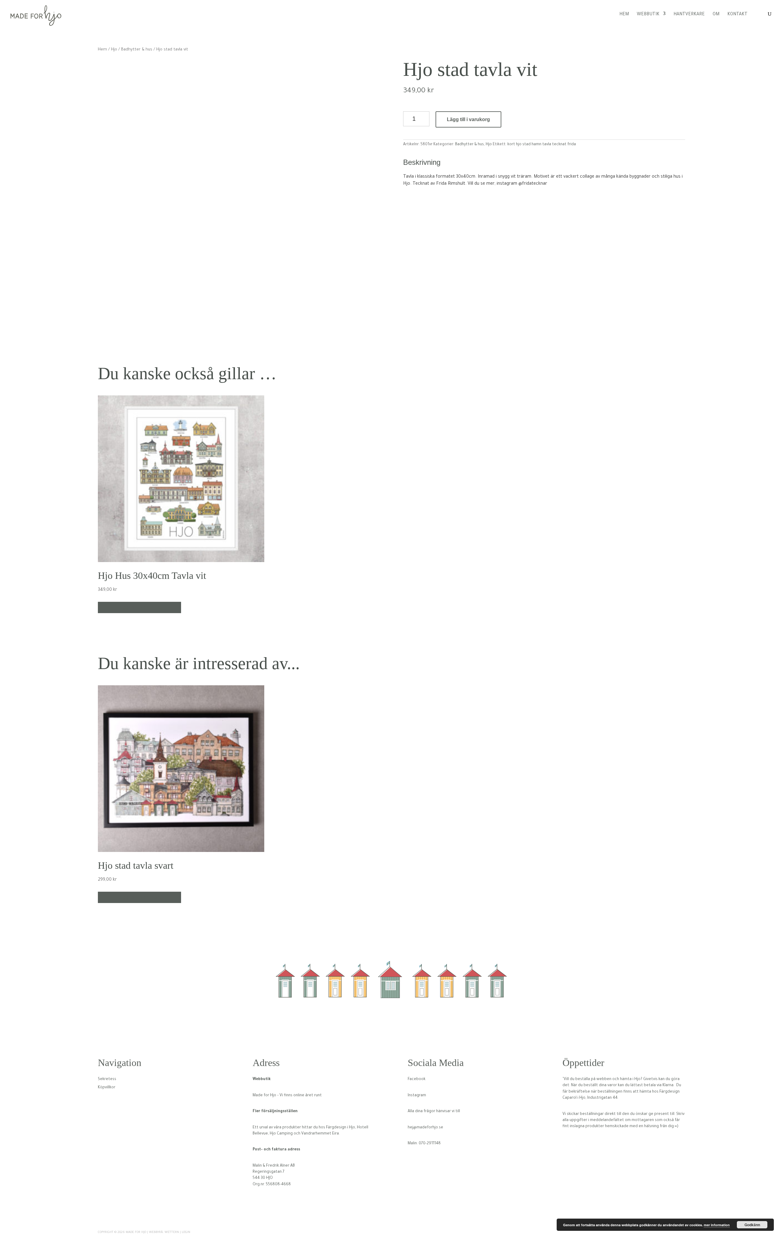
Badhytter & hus (136, 50)
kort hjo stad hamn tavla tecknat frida (541, 145)
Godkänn (752, 1224)
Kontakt (737, 14)
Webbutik (648, 14)
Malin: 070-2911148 (424, 1144)
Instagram (417, 1096)
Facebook (416, 1079)
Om (716, 14)
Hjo (114, 50)
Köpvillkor (106, 1088)
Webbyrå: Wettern (164, 1232)
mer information (717, 1225)
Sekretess (107, 1079)
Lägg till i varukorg (468, 119)
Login (186, 1232)
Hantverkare (689, 14)
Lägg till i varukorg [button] (140, 607)
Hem (624, 14)
